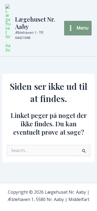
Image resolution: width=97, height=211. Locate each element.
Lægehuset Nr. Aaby (35, 22)
